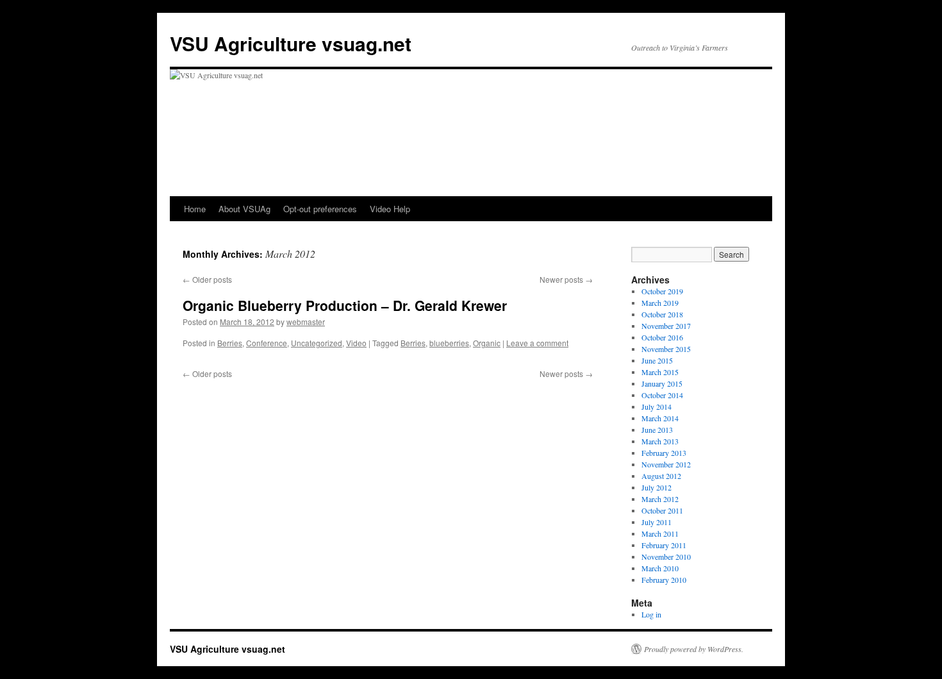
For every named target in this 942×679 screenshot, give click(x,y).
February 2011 (663, 545)
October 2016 (662, 337)
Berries (229, 342)
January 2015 (661, 383)
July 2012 (656, 487)
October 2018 (662, 314)
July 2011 (656, 522)
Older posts (207, 279)
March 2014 (660, 418)
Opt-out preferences (320, 209)
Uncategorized (316, 342)
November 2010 (666, 556)
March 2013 (660, 441)
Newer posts (566, 279)
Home (195, 209)
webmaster (305, 321)
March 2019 (660, 303)
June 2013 (657, 429)
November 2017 (666, 326)
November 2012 (666, 464)
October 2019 (662, 291)
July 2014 (656, 406)
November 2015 (666, 349)
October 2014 (662, 395)
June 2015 (657, 360)
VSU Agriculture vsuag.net (290, 43)
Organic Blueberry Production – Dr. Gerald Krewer (345, 305)
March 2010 (660, 568)
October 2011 (662, 510)
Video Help (390, 209)
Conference (266, 342)
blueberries (449, 342)
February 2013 (663, 453)
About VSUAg (244, 209)
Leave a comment (537, 342)
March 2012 (660, 499)
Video (356, 342)
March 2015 (660, 372)
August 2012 (661, 476)
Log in (651, 614)
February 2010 (663, 579)
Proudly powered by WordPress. (693, 649)
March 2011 (660, 533)
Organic (486, 342)
